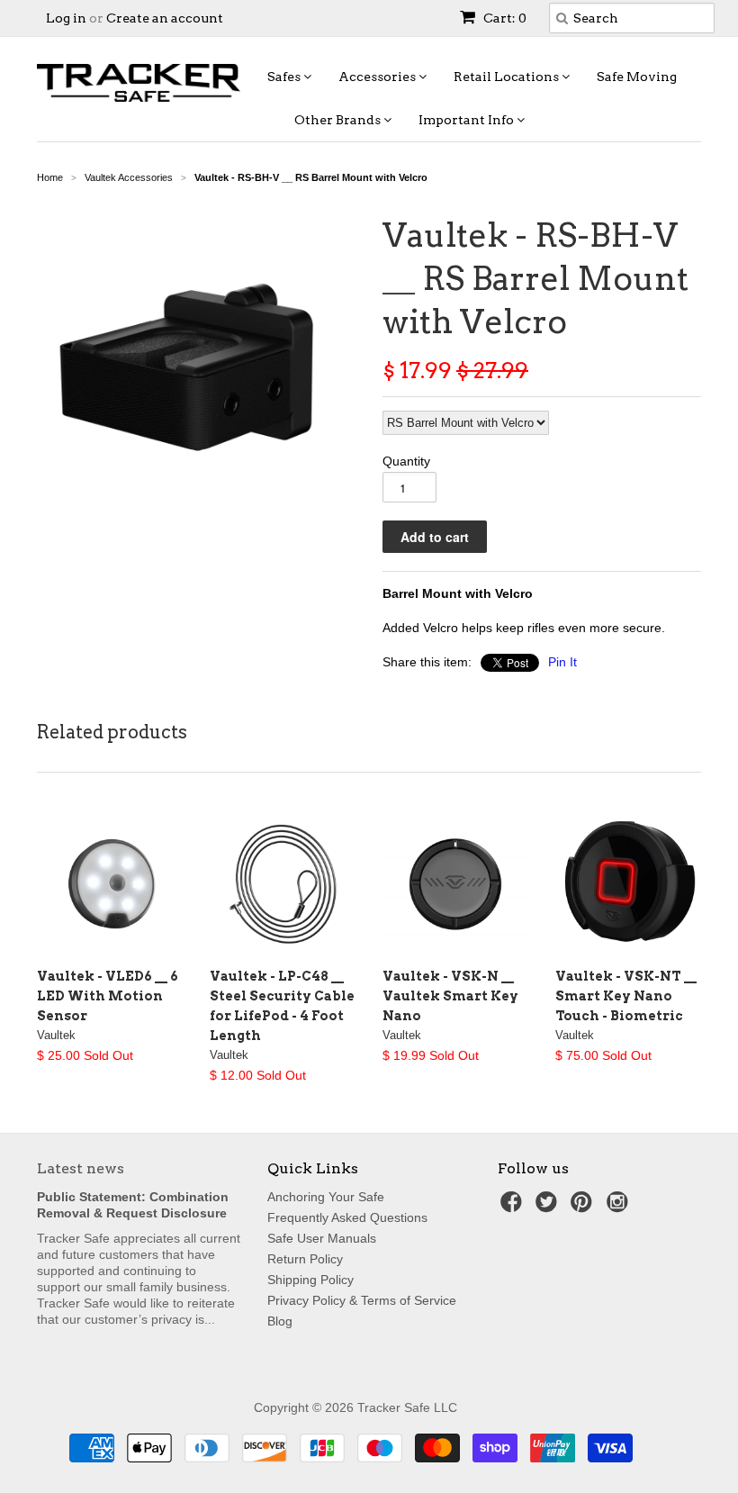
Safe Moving (637, 76)
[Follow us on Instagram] (620, 1207)
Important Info (467, 120)
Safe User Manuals (321, 1238)
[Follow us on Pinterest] (584, 1207)
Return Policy (305, 1259)
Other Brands (338, 120)
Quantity (406, 461)
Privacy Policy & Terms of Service (361, 1300)
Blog (279, 1321)
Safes (285, 76)
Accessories (378, 76)
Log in (66, 18)
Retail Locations (508, 76)
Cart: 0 (503, 18)
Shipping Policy (310, 1279)
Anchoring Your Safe (325, 1197)
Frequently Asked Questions (347, 1217)
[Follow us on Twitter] (549, 1207)
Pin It (562, 662)
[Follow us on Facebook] (513, 1207)
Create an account (164, 18)
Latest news (80, 1168)
